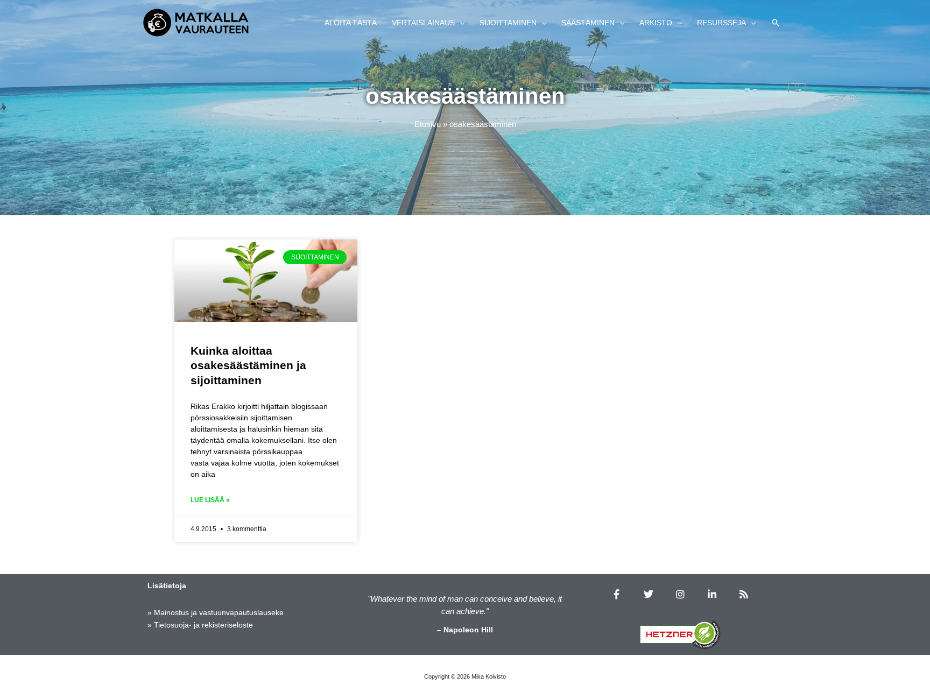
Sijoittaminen (508, 22)
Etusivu (427, 124)
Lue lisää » (210, 500)
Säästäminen (588, 22)
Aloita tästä (351, 22)
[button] (775, 22)
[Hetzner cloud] (680, 634)
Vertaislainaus (423, 22)
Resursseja (721, 22)
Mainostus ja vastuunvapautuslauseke (219, 612)
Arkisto (655, 22)
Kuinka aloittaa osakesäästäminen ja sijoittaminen (248, 365)
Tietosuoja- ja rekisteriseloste (203, 625)
